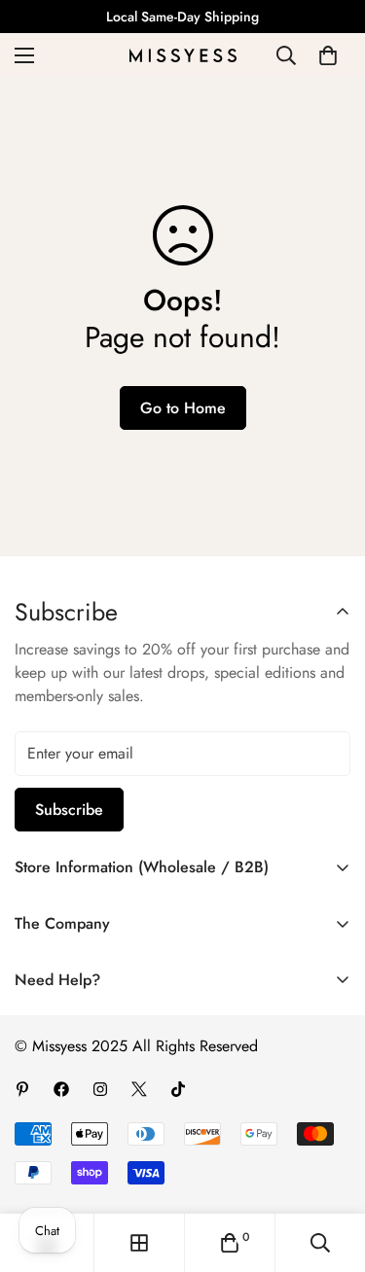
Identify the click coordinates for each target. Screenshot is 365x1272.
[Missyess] (183, 55)
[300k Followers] (61, 1089)
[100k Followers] (100, 1089)
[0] (328, 55)
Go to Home (183, 408)
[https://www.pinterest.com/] (22, 1089)
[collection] (139, 1243)
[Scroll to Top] (329, 1168)
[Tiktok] (178, 1089)
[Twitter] (139, 1089)
